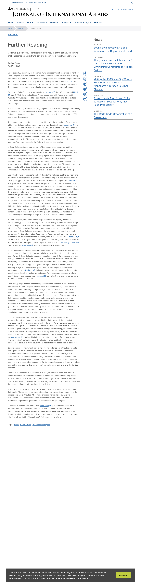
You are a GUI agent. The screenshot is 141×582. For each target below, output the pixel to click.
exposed (40, 275)
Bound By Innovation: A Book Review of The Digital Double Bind (113, 49)
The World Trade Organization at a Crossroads (113, 115)
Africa (16, 424)
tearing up (68, 125)
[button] (85, 73)
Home (10, 28)
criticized (73, 236)
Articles (20, 28)
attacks (67, 81)
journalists (72, 242)
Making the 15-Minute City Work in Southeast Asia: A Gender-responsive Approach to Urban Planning (113, 84)
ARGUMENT (13, 34)
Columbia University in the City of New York (27, 2)
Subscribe (122, 9)
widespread (15, 337)
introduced (28, 270)
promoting (44, 405)
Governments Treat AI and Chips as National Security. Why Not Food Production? (112, 101)
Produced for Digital (41, 424)
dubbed (71, 180)
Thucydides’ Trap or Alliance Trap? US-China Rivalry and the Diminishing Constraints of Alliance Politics (113, 65)
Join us (130, 9)
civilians (61, 242)
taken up (49, 92)
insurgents (26, 245)
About (114, 9)
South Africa (25, 424)
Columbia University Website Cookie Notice (66, 578)
